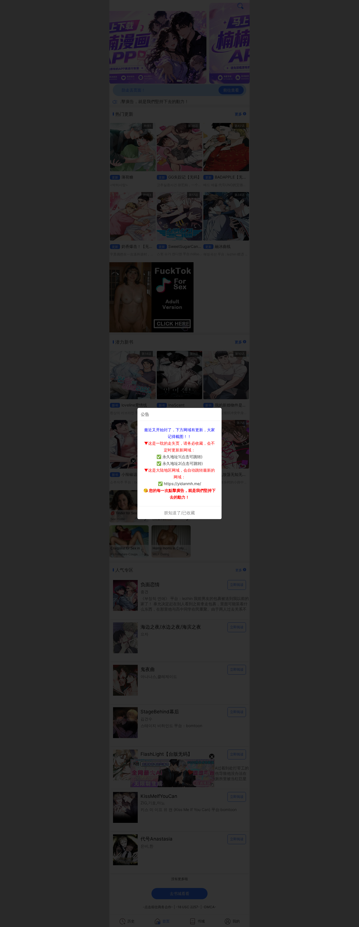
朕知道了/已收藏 (179, 512)
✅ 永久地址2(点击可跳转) (180, 463)
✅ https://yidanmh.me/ (179, 483)
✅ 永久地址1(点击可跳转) (179, 456)
